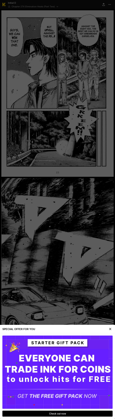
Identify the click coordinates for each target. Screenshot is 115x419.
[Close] (110, 329)
